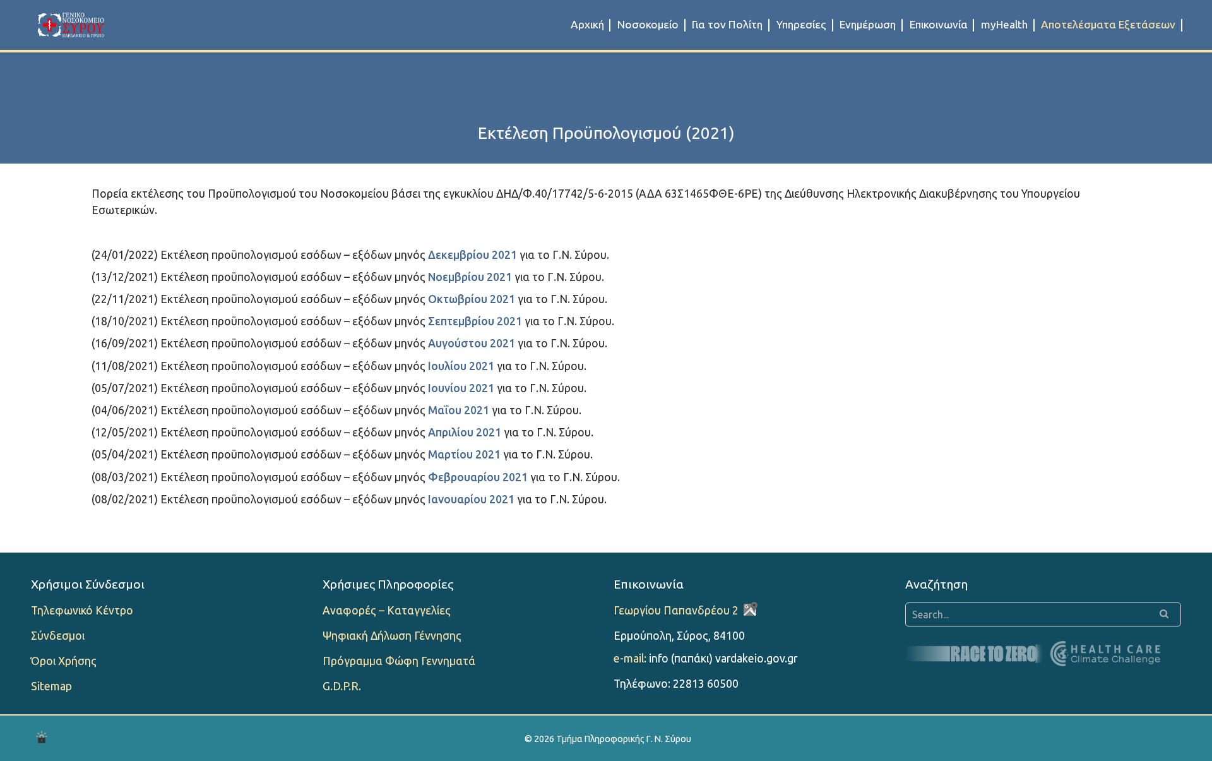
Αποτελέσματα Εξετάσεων (1108, 24)
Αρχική (587, 24)
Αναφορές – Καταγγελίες (387, 610)
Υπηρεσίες (801, 24)
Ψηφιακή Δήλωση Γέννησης (392, 636)
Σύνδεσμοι (58, 636)
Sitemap (51, 686)
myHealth (1004, 24)
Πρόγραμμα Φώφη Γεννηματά (399, 661)
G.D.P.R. (342, 686)
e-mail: (630, 658)
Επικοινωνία (939, 24)
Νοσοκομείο (648, 24)
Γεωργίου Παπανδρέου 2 (676, 610)
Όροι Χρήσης (64, 661)
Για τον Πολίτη (727, 24)
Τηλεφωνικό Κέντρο (82, 610)
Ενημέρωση (868, 24)
